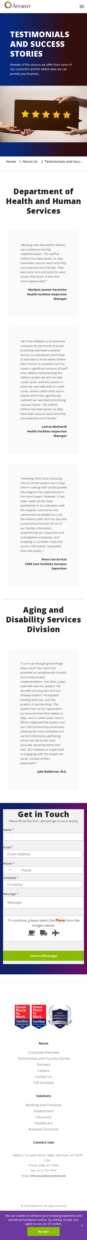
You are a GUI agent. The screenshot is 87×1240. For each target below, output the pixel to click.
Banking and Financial (43, 1105)
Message (10, 894)
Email (8, 847)
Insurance (43, 1117)
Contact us (43, 1076)
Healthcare (43, 1123)
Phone (8, 863)
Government (43, 1111)
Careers (43, 1070)
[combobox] (7, 870)
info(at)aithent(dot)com (48, 1176)
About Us (30, 161)
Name (8, 830)
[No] (82, 1225)
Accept (43, 1231)
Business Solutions (43, 1129)
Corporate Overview (43, 1052)
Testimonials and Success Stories (43, 1058)
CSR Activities (43, 1082)
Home (11, 161)
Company (10, 878)
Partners (43, 1064)
